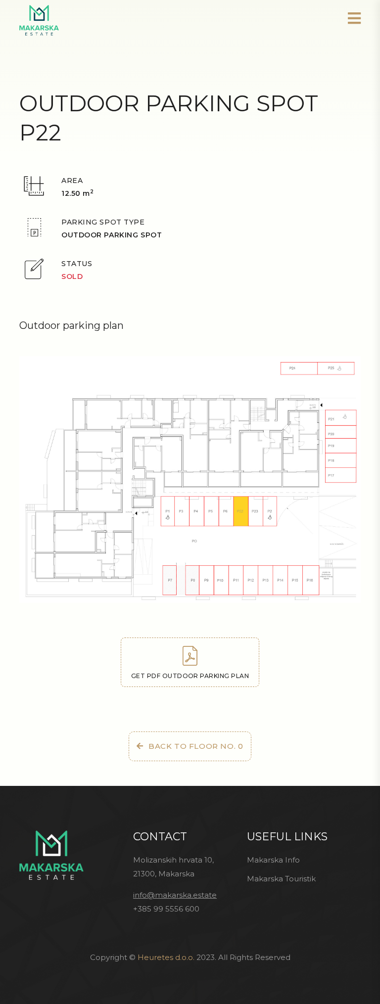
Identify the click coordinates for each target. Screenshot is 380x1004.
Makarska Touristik (281, 878)
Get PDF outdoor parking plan (190, 676)
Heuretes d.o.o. (166, 957)
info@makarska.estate (175, 895)
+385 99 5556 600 (166, 908)
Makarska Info (273, 860)
